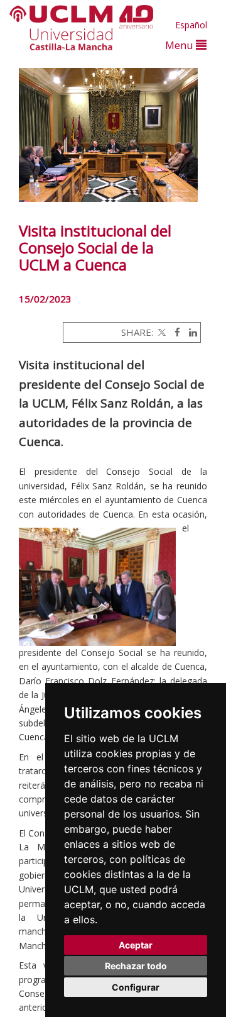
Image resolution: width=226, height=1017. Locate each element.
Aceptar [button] (136, 945)
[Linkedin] (190, 332)
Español (191, 25)
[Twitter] (161, 332)
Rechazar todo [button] (136, 965)
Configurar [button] (135, 987)
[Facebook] (174, 332)
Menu (180, 45)
